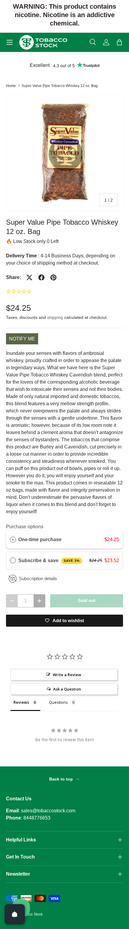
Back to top (61, 779)
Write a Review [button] (67, 674)
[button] (119, 42)
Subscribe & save (49, 560)
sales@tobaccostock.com (48, 810)
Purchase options (24, 526)
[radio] (13, 540)
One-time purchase (40, 539)
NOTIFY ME (22, 338)
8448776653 (36, 817)
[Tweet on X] (29, 277)
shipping (55, 317)
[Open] (14, 914)
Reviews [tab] (21, 702)
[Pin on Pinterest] (53, 277)
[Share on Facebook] (41, 277)
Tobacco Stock (31, 914)
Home (11, 86)
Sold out (86, 600)
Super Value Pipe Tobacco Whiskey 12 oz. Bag (60, 86)
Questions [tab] (58, 702)
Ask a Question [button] (67, 689)
